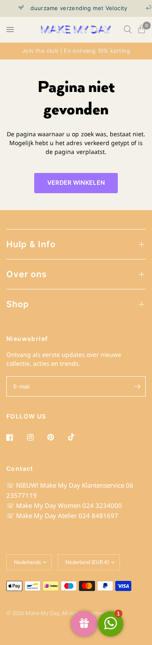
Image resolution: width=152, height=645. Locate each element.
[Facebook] (15, 437)
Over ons (26, 274)
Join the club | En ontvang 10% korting (76, 50)
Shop (17, 304)
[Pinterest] (56, 437)
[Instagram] (36, 437)
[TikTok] (77, 437)
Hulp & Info (31, 244)
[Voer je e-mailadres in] (137, 386)
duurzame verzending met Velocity (76, 8)
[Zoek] (128, 29)
